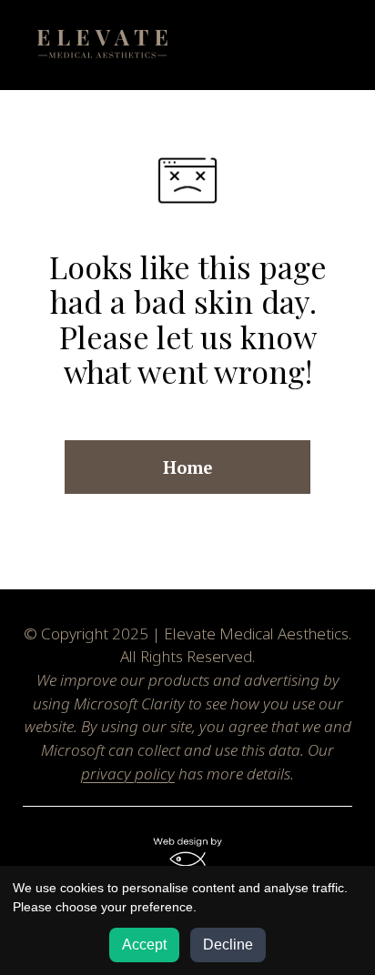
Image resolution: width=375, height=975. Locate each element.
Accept (144, 944)
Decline (228, 944)
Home (187, 467)
